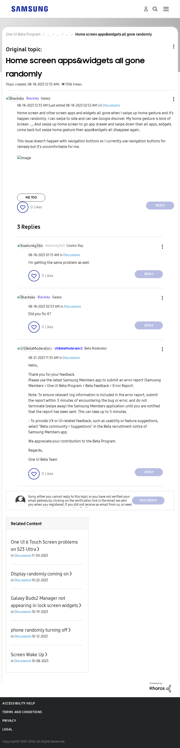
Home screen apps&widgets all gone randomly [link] (113, 34)
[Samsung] (29, 8)
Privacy (9, 721)
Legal (7, 729)
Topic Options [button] (165, 46)
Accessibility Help (18, 703)
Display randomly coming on (40, 574)
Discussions (111, 105)
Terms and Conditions (22, 712)
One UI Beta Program (23, 34)
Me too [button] (31, 197)
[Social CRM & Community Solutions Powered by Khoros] (160, 687)
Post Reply (148, 500)
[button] (166, 99)
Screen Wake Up (27, 654)
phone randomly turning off (39, 630)
